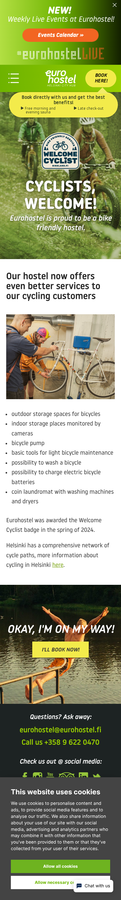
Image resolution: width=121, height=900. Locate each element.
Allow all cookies (60, 866)
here (57, 565)
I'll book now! (60, 650)
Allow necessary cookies (60, 882)
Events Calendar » (60, 35)
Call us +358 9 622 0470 (60, 743)
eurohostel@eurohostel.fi (60, 730)
